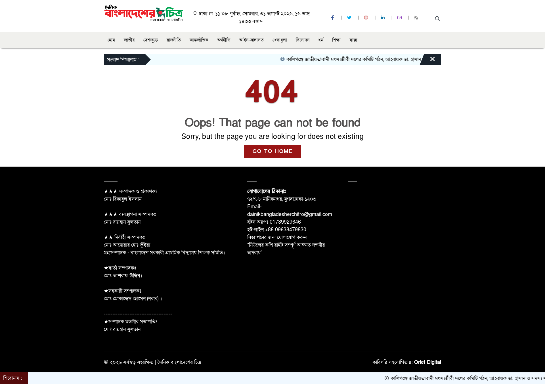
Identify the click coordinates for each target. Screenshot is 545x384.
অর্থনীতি (223, 40)
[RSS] (417, 18)
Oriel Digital (427, 362)
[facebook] (333, 18)
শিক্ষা (336, 40)
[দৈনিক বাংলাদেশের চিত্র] (143, 12)
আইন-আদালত (251, 40)
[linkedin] (383, 18)
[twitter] (350, 18)
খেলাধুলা (279, 40)
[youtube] (400, 18)
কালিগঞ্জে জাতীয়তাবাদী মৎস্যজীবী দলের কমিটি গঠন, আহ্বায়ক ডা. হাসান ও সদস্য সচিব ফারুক (365, 59)
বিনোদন (302, 40)
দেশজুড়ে (150, 40)
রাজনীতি (174, 40)
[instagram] (366, 18)
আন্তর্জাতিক (199, 40)
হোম (111, 40)
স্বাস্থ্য (353, 40)
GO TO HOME (273, 151)
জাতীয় (129, 40)
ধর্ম (320, 40)
